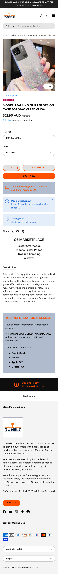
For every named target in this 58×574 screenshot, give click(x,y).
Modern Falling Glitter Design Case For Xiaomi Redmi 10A (32, 35)
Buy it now (29, 176)
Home (5, 35)
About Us (11, 502)
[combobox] (29, 26)
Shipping (7, 120)
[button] (48, 15)
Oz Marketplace (10, 95)
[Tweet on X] (12, 231)
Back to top (29, 396)
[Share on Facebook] (17, 231)
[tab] (9, 267)
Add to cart (39, 167)
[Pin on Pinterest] (23, 231)
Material (7, 132)
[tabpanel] (29, 291)
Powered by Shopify (30, 567)
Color (5, 146)
